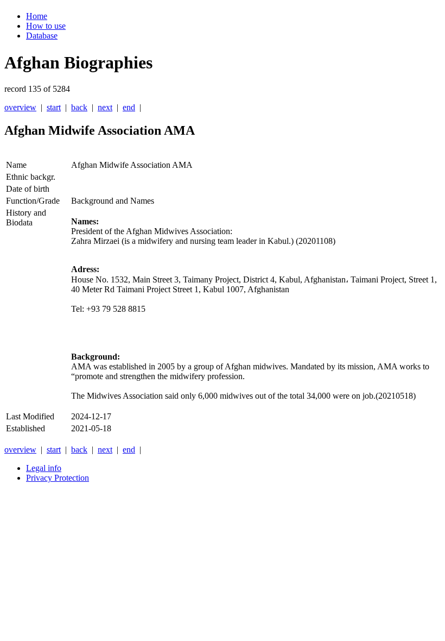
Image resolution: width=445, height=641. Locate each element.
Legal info (43, 468)
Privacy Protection (57, 477)
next (105, 107)
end (129, 107)
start (54, 107)
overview (20, 107)
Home (36, 16)
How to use (46, 25)
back (79, 107)
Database (42, 35)
